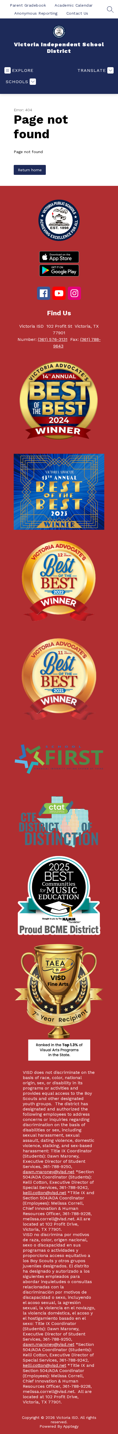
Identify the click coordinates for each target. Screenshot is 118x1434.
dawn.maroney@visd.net (48, 1171)
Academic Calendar (74, 5)
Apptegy (70, 1426)
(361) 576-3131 (53, 339)
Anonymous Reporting (36, 13)
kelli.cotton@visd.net (44, 1192)
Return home (30, 170)
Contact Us (77, 13)
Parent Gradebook (28, 5)
